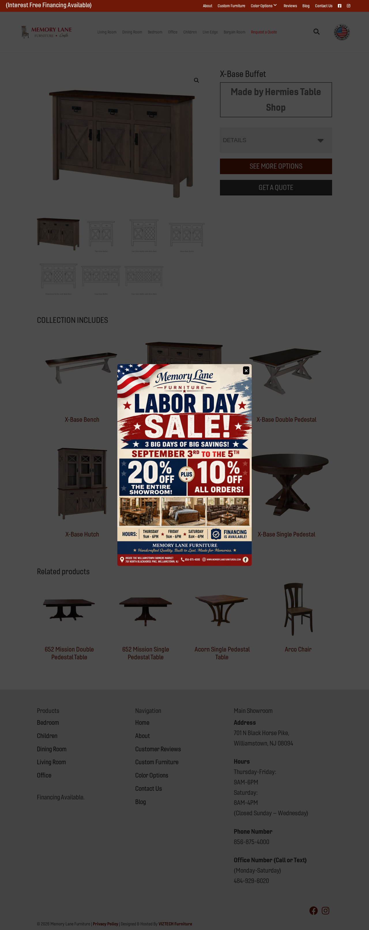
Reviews (290, 5)
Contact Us (323, 5)
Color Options (261, 5)
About (207, 5)
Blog (306, 5)
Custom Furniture (231, 5)
